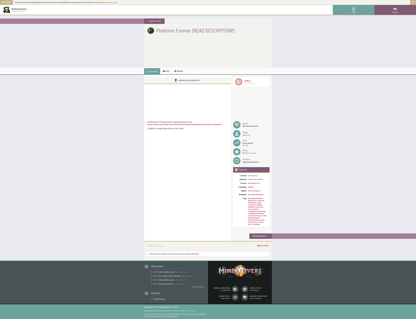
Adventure (252, 200)
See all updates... (198, 287)
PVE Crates (252, 222)
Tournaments (253, 220)
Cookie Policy (189, 311)
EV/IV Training (253, 224)
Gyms (262, 220)
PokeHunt (252, 203)
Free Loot (259, 207)
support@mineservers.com (106, 2)
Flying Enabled (254, 218)
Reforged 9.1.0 (254, 183)
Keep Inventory (254, 204)
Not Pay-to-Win (260, 216)
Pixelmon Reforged (256, 194)
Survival (261, 200)
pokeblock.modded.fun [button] (189, 80)
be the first (194, 254)
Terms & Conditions (174, 311)
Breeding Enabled (255, 198)
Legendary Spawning (256, 211)
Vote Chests (253, 209)
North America (254, 191)
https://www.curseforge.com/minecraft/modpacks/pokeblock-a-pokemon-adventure (184, 124)
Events (260, 222)
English (251, 187)
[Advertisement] (186, 50)
